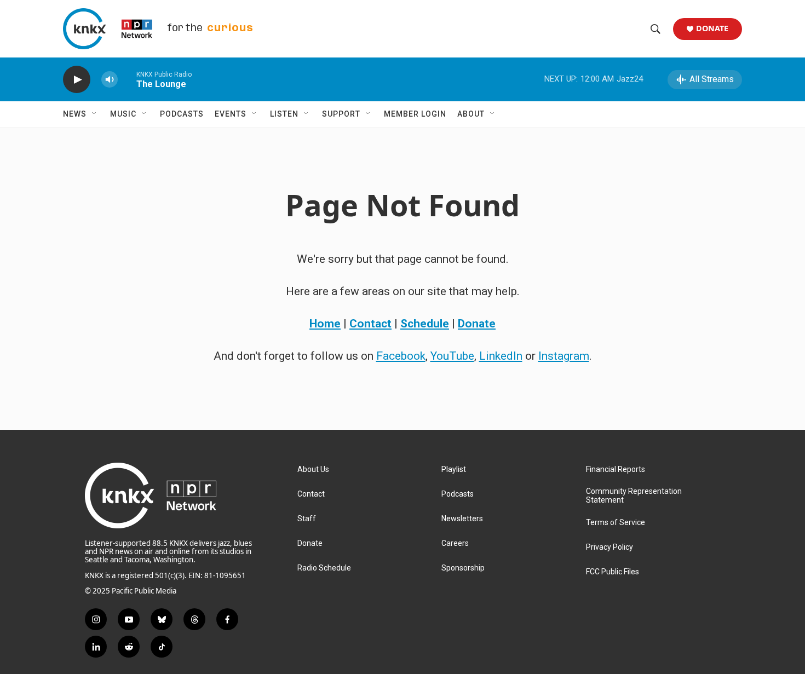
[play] (76, 79)
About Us (313, 469)
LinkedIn (500, 355)
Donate (712, 28)
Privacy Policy (609, 547)
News (75, 114)
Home (325, 323)
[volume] (109, 79)
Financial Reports (615, 469)
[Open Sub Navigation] (94, 114)
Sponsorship (463, 568)
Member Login (415, 114)
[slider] (127, 79)
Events (230, 114)
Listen (284, 114)
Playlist (453, 469)
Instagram (563, 355)
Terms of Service (615, 523)
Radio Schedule (324, 568)
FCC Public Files (612, 572)
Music (123, 114)
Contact (370, 323)
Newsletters (462, 519)
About (471, 114)
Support (341, 114)
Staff (306, 519)
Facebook (401, 355)
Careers (455, 543)
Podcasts (182, 114)
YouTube (452, 355)
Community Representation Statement (634, 495)
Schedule (424, 323)
